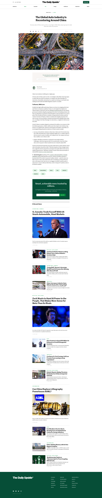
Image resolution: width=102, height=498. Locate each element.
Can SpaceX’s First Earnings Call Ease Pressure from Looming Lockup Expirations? (58, 358)
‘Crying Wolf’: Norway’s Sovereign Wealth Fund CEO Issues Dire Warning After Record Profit (58, 269)
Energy (55, 6)
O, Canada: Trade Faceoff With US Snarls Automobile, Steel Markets (48, 213)
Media (88, 6)
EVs (45, 6)
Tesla (57, 170)
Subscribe (62, 79)
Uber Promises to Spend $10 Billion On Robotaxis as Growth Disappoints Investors (58, 342)
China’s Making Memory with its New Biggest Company (57, 445)
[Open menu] (17, 2)
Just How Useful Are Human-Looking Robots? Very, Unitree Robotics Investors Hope (57, 253)
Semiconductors (35, 386)
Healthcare (66, 6)
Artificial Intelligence (38, 295)
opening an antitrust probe (56, 110)
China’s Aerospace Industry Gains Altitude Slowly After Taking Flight (57, 284)
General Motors (43, 170)
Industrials (77, 6)
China (35, 170)
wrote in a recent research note (45, 152)
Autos (25, 6)
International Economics (38, 208)
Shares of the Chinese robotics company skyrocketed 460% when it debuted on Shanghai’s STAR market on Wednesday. (57, 258)
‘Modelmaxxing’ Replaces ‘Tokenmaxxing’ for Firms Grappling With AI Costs (57, 459)
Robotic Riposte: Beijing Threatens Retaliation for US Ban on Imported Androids (57, 373)
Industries (15, 6)
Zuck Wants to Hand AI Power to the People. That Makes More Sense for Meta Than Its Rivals (49, 300)
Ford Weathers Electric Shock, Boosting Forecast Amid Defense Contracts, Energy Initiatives (56, 430)
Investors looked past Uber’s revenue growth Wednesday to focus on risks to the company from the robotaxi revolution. (58, 347)
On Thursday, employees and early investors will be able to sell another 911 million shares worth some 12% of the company (58, 363)
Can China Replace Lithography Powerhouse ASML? (47, 390)
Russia (51, 170)
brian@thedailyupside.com (42, 88)
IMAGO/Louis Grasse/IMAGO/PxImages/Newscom (63, 327)
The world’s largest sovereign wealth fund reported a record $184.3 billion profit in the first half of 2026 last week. (57, 274)
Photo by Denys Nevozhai (75, 70)
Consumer (35, 6)
